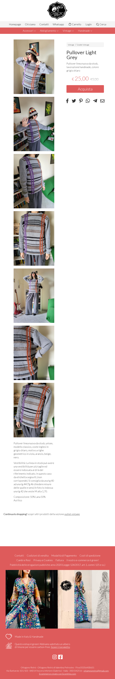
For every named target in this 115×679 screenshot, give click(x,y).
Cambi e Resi (23, 560)
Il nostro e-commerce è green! (82, 560)
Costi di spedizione (90, 555)
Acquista (85, 89)
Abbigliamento (48, 30)
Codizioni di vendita (38, 555)
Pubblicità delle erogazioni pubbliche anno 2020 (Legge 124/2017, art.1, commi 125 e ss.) (57, 564)
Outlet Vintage (83, 45)
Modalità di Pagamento (64, 555)
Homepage (15, 24)
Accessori (28, 30)
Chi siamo (30, 24)
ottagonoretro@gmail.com (96, 670)
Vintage (67, 30)
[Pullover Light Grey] (34, 66)
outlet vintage (72, 514)
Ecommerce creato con (57, 673)
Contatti (44, 24)
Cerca (102, 24)
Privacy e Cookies (43, 560)
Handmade (84, 30)
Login (89, 24)
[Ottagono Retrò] (57, 10)
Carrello (76, 24)
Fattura (60, 560)
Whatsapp (58, 24)
